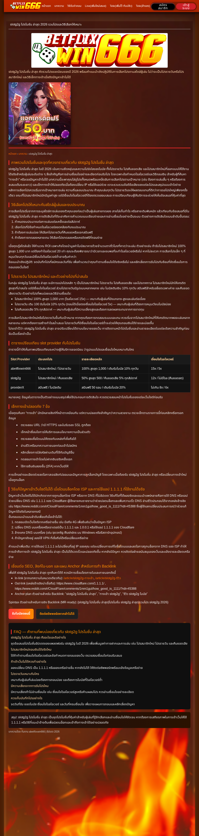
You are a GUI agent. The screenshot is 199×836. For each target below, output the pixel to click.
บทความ (23, 154)
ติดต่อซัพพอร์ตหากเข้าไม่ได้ (57, 613)
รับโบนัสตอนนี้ (21, 613)
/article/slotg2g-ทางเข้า (79, 578)
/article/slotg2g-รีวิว (108, 578)
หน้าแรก (13, 154)
